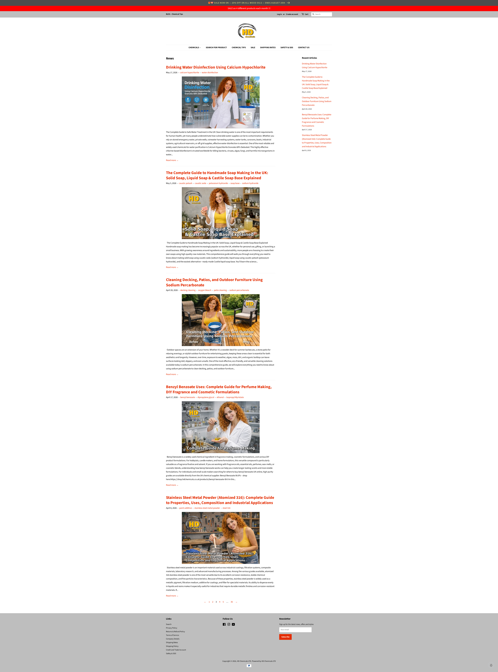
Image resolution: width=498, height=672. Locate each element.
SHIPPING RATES (268, 47)
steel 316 (226, 508)
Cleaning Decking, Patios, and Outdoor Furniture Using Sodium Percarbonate (214, 282)
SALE (253, 47)
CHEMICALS (194, 47)
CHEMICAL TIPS (239, 47)
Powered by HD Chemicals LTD (264, 661)
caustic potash (185, 183)
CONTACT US (303, 47)
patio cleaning (220, 290)
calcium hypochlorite (189, 72)
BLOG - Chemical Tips (174, 14)
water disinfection (210, 72)
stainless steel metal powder (207, 508)
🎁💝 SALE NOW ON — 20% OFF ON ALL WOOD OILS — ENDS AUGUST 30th (246, 2)
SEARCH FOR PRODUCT (216, 47)
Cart (306, 14)
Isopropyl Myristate (235, 397)
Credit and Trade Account (176, 650)
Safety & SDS (171, 653)
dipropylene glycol (206, 397)
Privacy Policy (171, 628)
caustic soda (200, 183)
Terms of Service (172, 635)
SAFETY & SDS (287, 47)
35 (232, 601)
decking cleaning (188, 290)
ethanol (220, 397)
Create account (292, 14)
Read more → (172, 160)
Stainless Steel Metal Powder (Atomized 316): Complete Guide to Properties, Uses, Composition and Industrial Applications (220, 500)
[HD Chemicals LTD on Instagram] (228, 625)
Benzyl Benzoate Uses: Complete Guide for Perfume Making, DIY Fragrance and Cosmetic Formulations (219, 389)
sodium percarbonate (239, 290)
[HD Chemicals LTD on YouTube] (233, 625)
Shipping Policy (172, 646)
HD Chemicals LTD (244, 661)
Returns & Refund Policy (175, 631)
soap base (235, 183)
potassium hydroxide (218, 183)
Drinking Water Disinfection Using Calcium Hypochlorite (215, 67)
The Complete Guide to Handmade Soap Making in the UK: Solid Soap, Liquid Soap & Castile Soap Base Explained (217, 175)
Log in (279, 14)
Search (168, 624)
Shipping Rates (172, 642)
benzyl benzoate (187, 397)
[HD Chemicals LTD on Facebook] (224, 625)
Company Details (172, 638)
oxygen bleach (204, 290)
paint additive (185, 508)
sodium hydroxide (250, 183)
